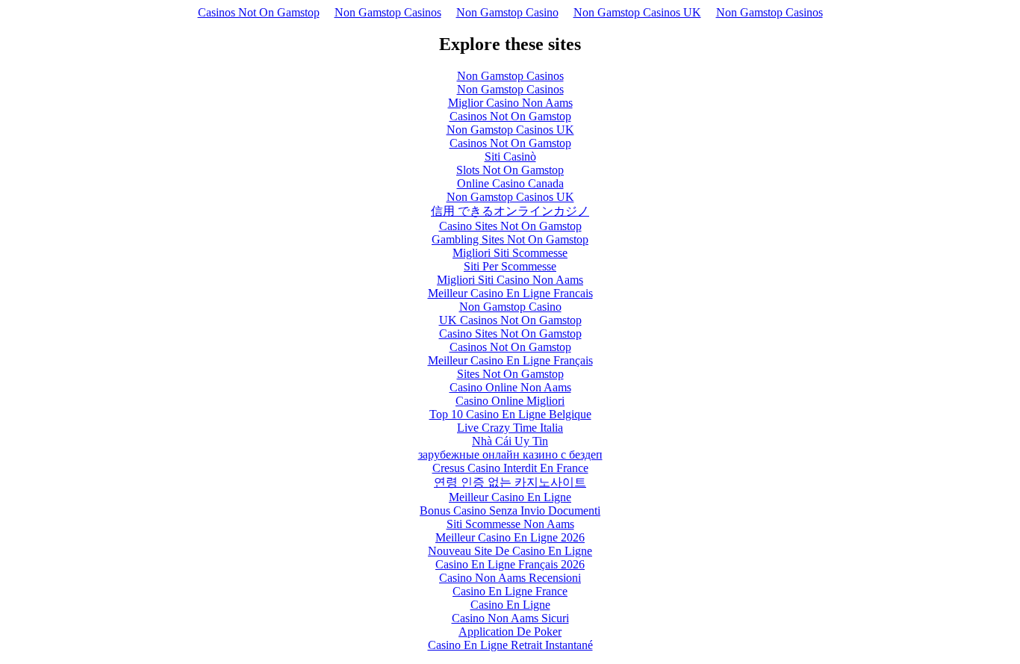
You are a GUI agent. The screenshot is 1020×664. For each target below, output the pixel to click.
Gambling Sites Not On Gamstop (510, 239)
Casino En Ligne (510, 604)
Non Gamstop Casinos (388, 12)
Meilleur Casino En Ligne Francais (510, 293)
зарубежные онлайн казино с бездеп (510, 454)
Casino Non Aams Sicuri (510, 618)
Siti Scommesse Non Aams (510, 524)
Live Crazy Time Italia (510, 427)
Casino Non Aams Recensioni (510, 577)
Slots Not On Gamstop (510, 170)
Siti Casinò (510, 156)
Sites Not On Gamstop (510, 373)
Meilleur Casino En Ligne (510, 497)
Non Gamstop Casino (507, 12)
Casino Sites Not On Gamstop (510, 226)
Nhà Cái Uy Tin (510, 441)
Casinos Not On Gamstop (259, 12)
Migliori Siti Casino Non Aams (510, 279)
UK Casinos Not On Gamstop (510, 320)
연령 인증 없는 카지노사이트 (510, 482)
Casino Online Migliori (510, 400)
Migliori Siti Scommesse (510, 252)
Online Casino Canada (510, 183)
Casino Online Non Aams (510, 387)
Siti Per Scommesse (510, 266)
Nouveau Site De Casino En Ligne (510, 550)
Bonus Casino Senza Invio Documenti (510, 510)
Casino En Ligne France (510, 591)
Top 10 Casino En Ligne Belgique (510, 414)
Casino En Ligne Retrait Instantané (510, 645)
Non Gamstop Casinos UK (637, 12)
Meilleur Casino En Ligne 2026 (510, 537)
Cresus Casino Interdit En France (510, 468)
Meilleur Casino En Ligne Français (510, 360)
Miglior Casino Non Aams (510, 102)
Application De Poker (510, 631)
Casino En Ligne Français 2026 (510, 564)
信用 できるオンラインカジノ (510, 211)
